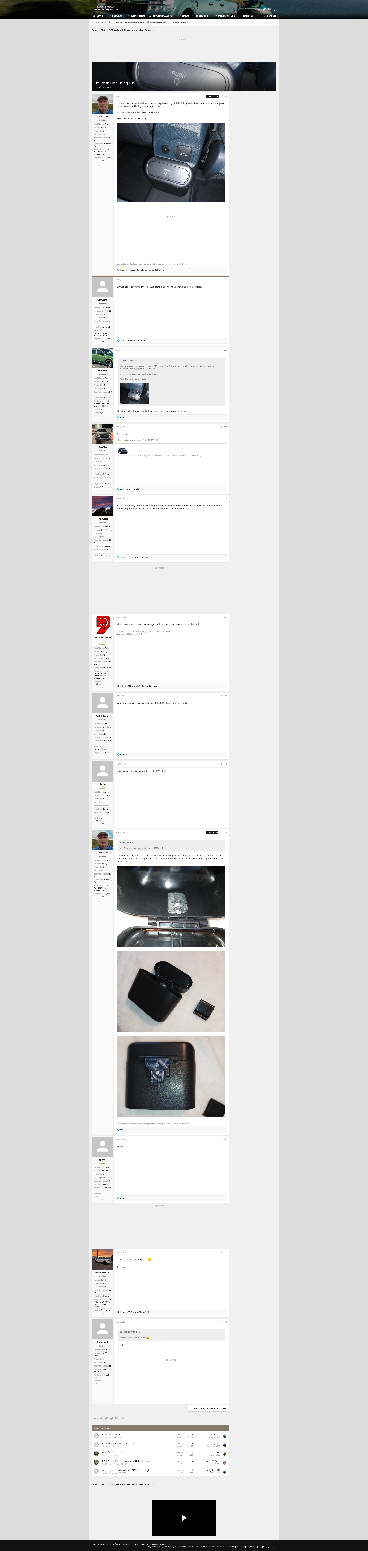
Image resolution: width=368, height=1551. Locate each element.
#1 (226, 96)
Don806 (102, 370)
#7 (225, 696)
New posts (100, 22)
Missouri (106, 546)
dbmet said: (125, 842)
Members (223, 15)
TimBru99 (100, 87)
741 (105, 465)
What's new (138, 15)
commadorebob (102, 639)
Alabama (107, 667)
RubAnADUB (215, 1455)
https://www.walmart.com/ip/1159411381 (138, 439)
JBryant (102, 299)
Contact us (193, 1546)
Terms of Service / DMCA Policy (213, 1546)
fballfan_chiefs (109, 1464)
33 (104, 314)
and (129, 489)
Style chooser (154, 1546)
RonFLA (102, 447)
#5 (225, 498)
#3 (225, 350)
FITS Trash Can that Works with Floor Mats (126, 1461)
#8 (225, 764)
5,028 (106, 658)
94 (105, 536)
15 (105, 734)
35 (104, 385)
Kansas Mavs (108, 1473)
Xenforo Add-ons (153, 1544)
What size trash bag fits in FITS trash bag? (125, 1470)
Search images (180, 22)
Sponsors (182, 1546)
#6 (225, 617)
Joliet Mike (215, 1464)
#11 (225, 1252)
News (99, 15)
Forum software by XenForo (115, 1544)
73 (105, 134)
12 (103, 461)
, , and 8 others (139, 686)
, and (134, 340)
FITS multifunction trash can (118, 1443)
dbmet (103, 784)
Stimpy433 (107, 1446)
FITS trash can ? (111, 1434)
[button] (200, 16)
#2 (225, 279)
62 (104, 655)
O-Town (106, 474)
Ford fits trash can (112, 1452)
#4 (225, 427)
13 (103, 131)
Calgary (106, 1296)
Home (251, 1546)
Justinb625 (107, 1437)
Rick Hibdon (102, 716)
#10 (225, 1139)
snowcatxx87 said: (128, 1332)
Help (244, 1546)
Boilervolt (102, 1342)
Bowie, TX (107, 327)
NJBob (105, 1455)
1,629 (106, 318)
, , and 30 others (143, 270)
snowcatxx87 (102, 1272)
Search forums (158, 22)
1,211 (105, 388)
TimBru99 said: (127, 360)
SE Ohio (106, 397)
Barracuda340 (213, 1446)
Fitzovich (102, 518)
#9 (225, 832)
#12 (225, 1322)
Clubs (185, 15)
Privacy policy (235, 1546)
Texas (105, 809)
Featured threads (134, 22)
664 (106, 1287)
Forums (117, 15)
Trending (117, 22)
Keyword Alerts (162, 15)
